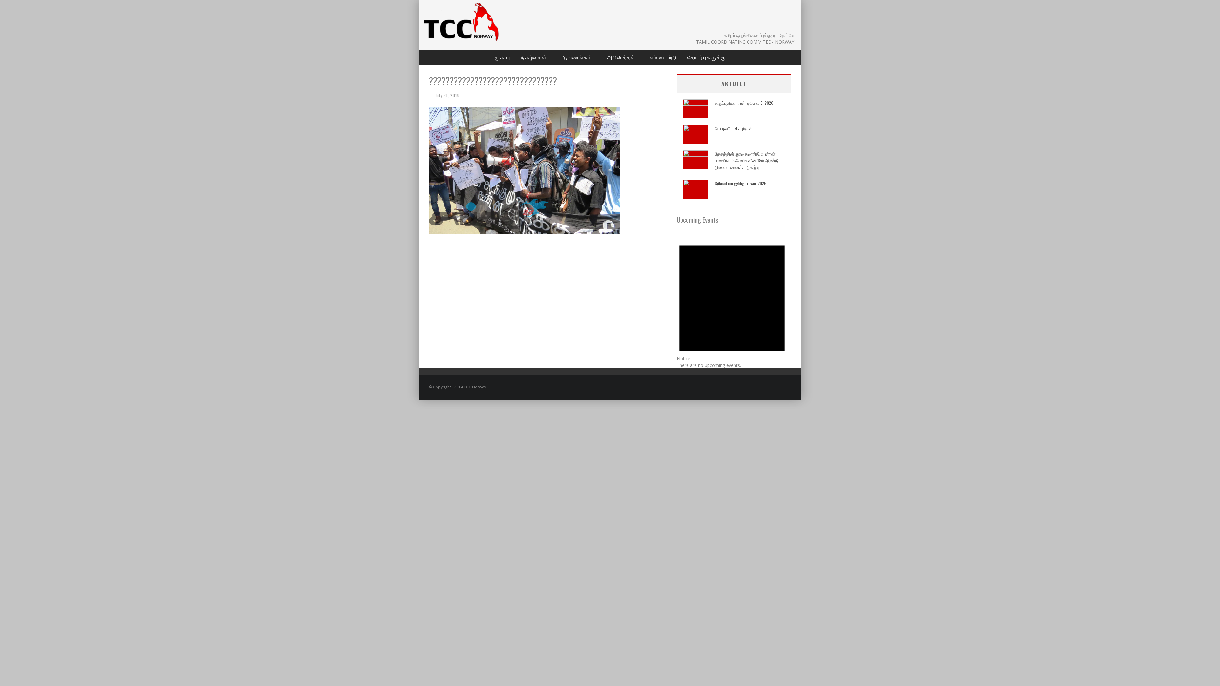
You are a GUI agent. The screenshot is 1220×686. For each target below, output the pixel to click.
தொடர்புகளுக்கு (706, 57)
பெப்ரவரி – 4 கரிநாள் (733, 128)
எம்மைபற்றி (663, 57)
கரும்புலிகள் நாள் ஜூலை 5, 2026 (744, 102)
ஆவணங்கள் (577, 57)
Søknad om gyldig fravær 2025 (740, 183)
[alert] (734, 300)
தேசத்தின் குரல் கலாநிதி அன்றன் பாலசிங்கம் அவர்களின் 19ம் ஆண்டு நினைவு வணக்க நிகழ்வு (747, 160)
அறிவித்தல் (621, 57)
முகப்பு (503, 57)
